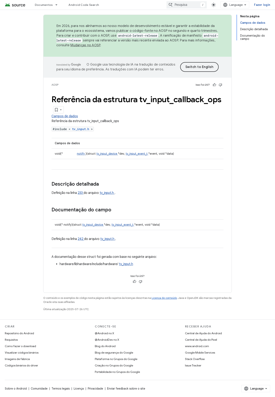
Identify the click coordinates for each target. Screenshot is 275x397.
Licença (79, 388)
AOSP (55, 84)
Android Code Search (83, 5)
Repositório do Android (19, 333)
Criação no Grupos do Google (114, 365)
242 (81, 239)
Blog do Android (105, 346)
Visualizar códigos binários (21, 352)
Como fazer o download (20, 346)
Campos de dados (65, 116)
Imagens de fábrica (17, 359)
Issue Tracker (193, 365)
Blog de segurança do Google (114, 352)
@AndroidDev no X (107, 339)
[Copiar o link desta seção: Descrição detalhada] (104, 184)
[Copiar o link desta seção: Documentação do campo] (117, 210)
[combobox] (186, 4)
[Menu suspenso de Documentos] (58, 5)
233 (81, 193)
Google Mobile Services (200, 352)
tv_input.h (81, 129)
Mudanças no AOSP (85, 45)
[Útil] (214, 85)
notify (81, 153)
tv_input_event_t (137, 153)
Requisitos (11, 339)
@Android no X (104, 333)
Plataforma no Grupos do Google (116, 359)
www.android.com (197, 346)
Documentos (44, 5)
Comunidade (39, 388)
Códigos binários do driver (21, 365)
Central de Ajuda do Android (203, 333)
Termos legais (61, 388)
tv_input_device (107, 153)
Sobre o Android (16, 388)
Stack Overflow (195, 359)
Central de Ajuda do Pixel (201, 339)
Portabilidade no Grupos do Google (117, 372)
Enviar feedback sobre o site (126, 388)
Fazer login (262, 5)
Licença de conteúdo (164, 298)
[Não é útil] (220, 85)
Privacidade (95, 388)
